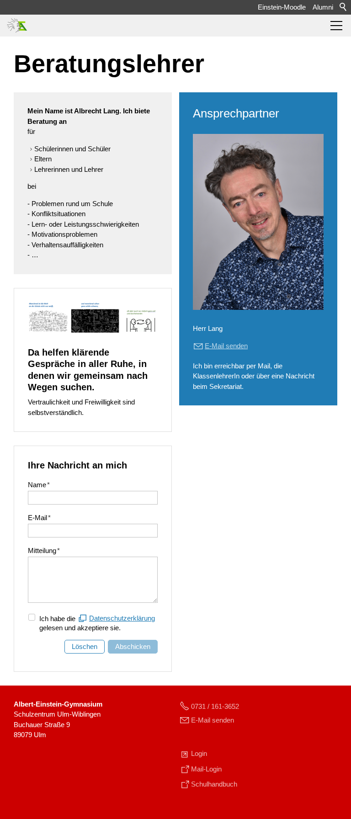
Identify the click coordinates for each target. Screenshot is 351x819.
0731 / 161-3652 (215, 706)
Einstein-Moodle (282, 7)
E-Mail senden (212, 720)
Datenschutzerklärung (122, 618)
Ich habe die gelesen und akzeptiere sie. (97, 623)
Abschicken (132, 646)
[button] (336, 25)
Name (39, 485)
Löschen (84, 646)
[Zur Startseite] (17, 25)
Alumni (323, 7)
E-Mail (39, 517)
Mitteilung (44, 550)
